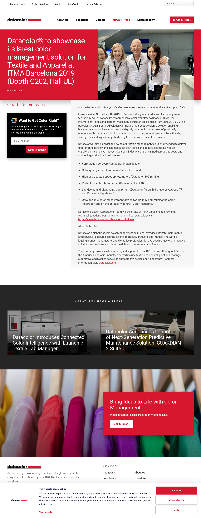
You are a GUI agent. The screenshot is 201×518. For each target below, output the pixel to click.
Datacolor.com (107, 262)
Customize (174, 500)
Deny (176, 510)
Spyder (58, 4)
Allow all (176, 490)
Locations (108, 478)
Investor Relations (94, 4)
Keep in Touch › (37, 149)
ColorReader (73, 4)
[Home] (24, 20)
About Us (108, 472)
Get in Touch (183, 19)
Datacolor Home (17, 4)
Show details (45, 512)
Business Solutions (40, 4)
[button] (17, 104)
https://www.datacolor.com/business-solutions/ (106, 219)
